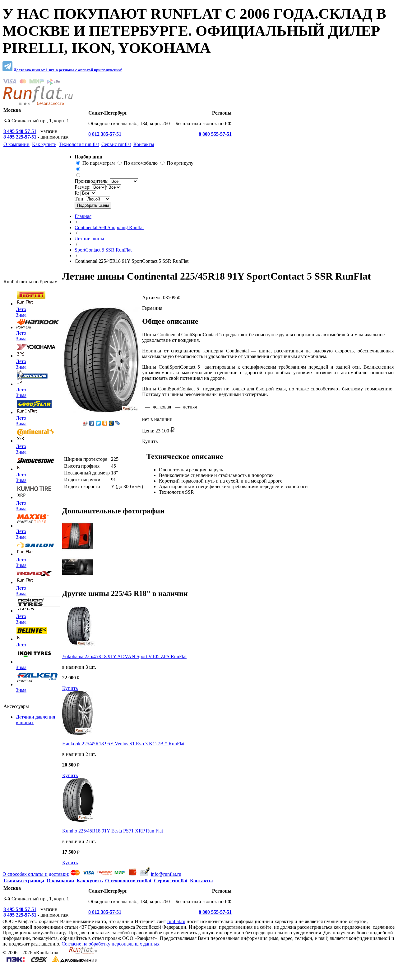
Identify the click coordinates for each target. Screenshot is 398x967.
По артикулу (180, 163)
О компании (60, 880)
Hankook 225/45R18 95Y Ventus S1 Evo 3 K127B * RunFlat (123, 743)
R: (78, 193)
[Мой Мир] (111, 423)
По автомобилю (141, 163)
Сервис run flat (170, 880)
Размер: (83, 187)
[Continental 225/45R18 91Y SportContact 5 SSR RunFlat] (77, 549)
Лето (21, 309)
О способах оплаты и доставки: (35, 874)
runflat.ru (176, 921)
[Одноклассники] (105, 423)
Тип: (80, 198)
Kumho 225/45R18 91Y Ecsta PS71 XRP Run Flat (112, 830)
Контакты (201, 880)
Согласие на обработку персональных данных (111, 943)
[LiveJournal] (118, 423)
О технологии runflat (128, 880)
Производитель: (92, 181)
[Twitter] (98, 423)
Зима (21, 315)
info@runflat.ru (166, 874)
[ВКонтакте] (92, 423)
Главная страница (23, 880)
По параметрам (98, 163)
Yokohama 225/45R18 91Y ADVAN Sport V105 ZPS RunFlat (124, 656)
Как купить (89, 880)
